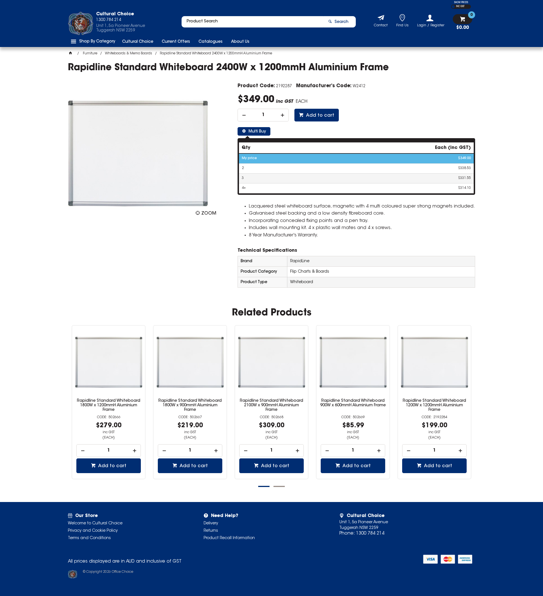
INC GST (460, 6)
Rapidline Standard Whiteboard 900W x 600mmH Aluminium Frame (353, 403)
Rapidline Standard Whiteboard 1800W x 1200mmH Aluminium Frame (108, 405)
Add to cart (319, 115)
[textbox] (253, 21)
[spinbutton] (263, 115)
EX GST (453, 6)
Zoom (208, 213)
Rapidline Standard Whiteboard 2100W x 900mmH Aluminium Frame (271, 405)
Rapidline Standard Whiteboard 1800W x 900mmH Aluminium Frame (190, 405)
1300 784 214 (370, 533)
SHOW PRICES (461, 2)
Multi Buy (256, 132)
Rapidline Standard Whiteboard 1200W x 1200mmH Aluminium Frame (434, 405)
